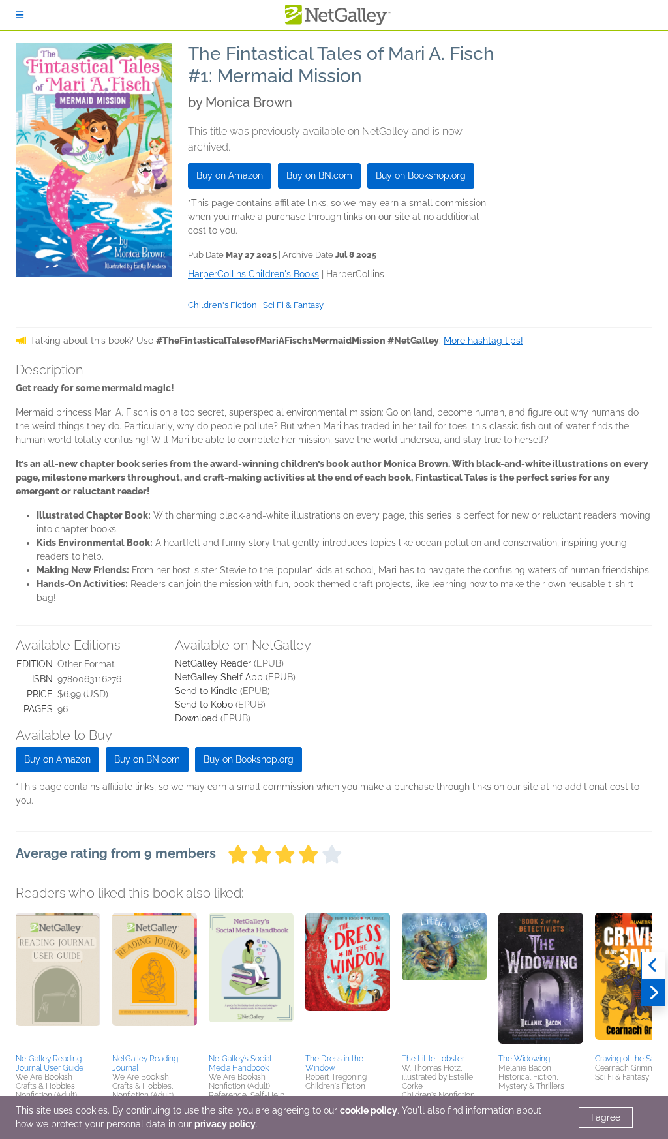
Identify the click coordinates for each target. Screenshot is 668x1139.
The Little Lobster (433, 1058)
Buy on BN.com (319, 175)
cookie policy (368, 1110)
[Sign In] (19, 15)
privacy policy (225, 1124)
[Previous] (653, 965)
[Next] (653, 993)
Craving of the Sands (631, 1058)
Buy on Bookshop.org (421, 175)
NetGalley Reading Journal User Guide (50, 1063)
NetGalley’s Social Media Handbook (240, 1063)
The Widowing (524, 1058)
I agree (605, 1117)
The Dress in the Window (334, 1063)
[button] (58, 981)
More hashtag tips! (483, 340)
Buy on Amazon (229, 175)
